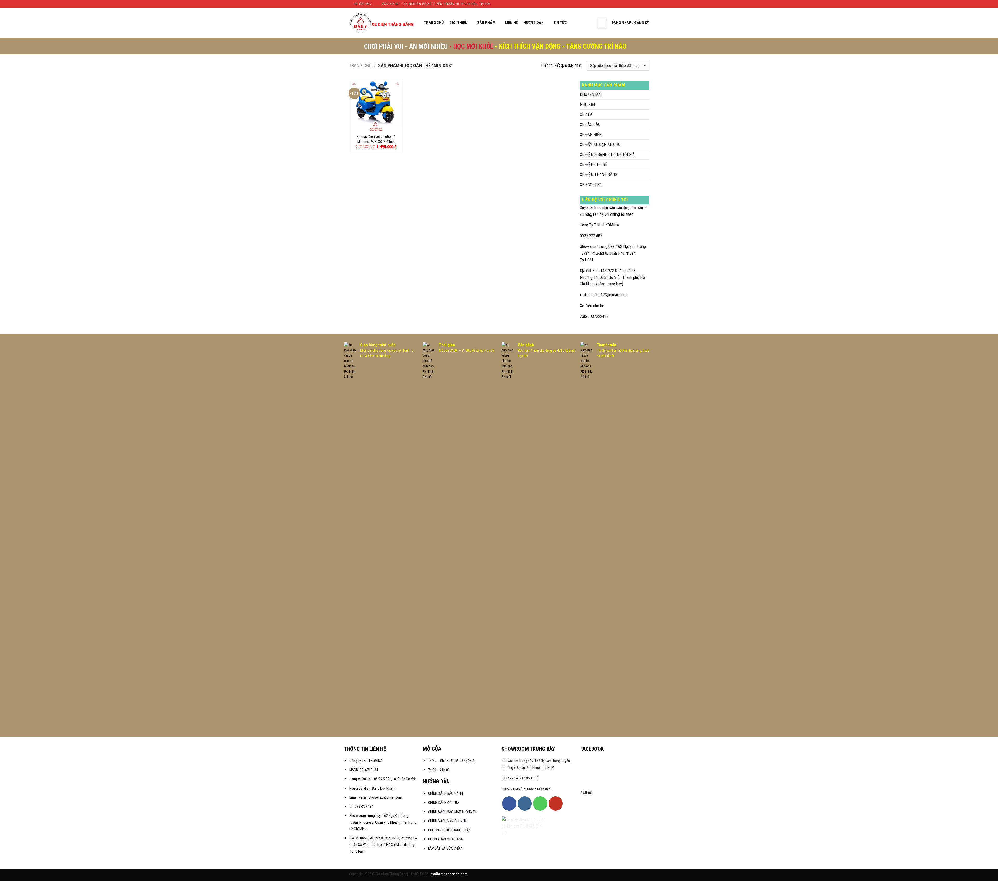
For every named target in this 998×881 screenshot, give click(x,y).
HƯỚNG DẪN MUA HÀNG (445, 839)
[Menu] (602, 22)
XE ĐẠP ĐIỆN (591, 134)
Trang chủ (360, 65)
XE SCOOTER (590, 184)
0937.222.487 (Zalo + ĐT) (520, 778)
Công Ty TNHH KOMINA (599, 225)
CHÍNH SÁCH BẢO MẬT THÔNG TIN (452, 812)
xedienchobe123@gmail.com (603, 294)
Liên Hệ (511, 23)
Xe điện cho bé (592, 305)
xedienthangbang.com (449, 874)
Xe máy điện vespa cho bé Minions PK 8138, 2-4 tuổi (376, 139)
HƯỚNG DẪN (533, 23)
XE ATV (586, 114)
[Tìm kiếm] (579, 23)
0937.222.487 (591, 235)
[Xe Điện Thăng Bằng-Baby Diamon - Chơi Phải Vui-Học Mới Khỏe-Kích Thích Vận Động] (382, 23)
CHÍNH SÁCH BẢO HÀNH (446, 793)
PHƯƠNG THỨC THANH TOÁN (449, 830)
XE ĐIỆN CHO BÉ (593, 164)
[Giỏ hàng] (589, 23)
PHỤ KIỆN (588, 104)
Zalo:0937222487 (594, 316)
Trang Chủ (434, 23)
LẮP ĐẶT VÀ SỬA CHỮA (445, 848)
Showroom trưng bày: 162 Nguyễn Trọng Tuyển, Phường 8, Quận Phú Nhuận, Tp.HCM (613, 253)
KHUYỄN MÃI (591, 94)
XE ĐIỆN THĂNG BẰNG (598, 174)
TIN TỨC (560, 23)
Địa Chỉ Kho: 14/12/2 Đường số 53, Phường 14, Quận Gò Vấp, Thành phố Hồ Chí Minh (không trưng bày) (612, 277)
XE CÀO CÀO (590, 124)
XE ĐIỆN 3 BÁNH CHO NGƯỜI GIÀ (607, 154)
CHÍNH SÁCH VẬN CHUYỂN (447, 821)
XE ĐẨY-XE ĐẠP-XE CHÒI (600, 144)
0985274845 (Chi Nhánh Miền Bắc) (527, 789)
